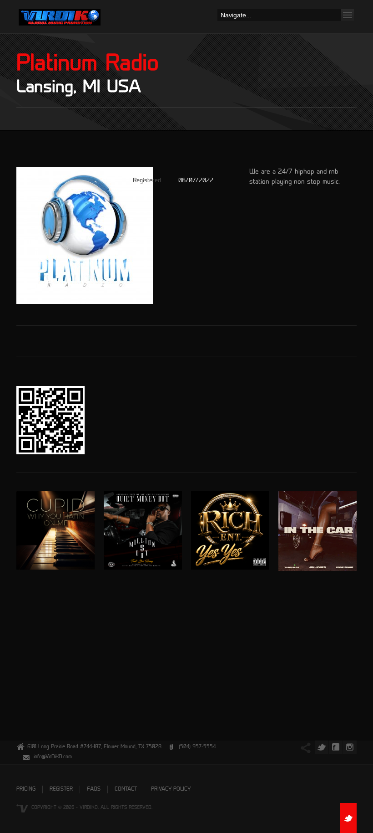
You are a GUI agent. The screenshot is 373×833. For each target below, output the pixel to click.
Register (61, 789)
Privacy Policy (171, 789)
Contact (126, 789)
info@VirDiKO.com (53, 757)
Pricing (25, 789)
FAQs (94, 789)
